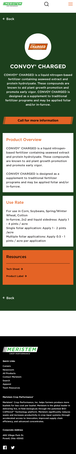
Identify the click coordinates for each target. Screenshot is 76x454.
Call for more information (38, 120)
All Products (9, 373)
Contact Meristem (12, 377)
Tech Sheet (13, 269)
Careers (7, 366)
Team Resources (11, 388)
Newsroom (8, 370)
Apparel (7, 384)
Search (6, 380)
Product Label (15, 276)
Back (10, 19)
